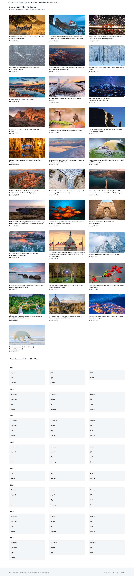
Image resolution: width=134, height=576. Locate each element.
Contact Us (122, 572)
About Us (115, 572)
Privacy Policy (107, 572)
